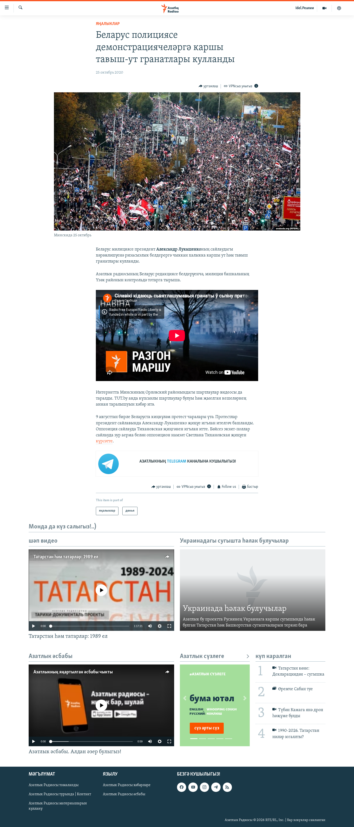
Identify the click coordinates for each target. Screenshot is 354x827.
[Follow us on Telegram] (215, 787)
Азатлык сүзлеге (202, 656)
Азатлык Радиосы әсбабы (124, 794)
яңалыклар (108, 24)
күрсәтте (104, 441)
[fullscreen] (169, 626)
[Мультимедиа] (324, 8)
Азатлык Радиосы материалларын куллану (58, 806)
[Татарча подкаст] (339, 8)
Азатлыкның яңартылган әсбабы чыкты (73, 672)
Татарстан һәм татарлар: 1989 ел (65, 557)
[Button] (208, 86)
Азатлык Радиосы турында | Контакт (60, 794)
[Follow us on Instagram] (204, 787)
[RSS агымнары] (227, 787)
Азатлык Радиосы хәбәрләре (127, 785)
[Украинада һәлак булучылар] (252, 590)
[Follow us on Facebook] (181, 787)
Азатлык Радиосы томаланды (54, 785)
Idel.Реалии (304, 8)
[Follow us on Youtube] (192, 787)
